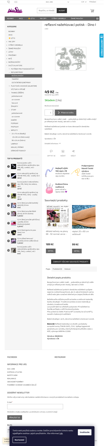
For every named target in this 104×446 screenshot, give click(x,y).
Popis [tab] (48, 269)
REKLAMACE (11, 378)
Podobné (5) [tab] (57, 269)
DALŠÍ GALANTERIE (15, 65)
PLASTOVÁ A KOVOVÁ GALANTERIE (24, 86)
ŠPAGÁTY (14, 106)
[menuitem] (10, 19)
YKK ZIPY (11, 41)
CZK (82, 2)
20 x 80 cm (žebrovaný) (21, 137)
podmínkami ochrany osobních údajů (43, 412)
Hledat (62, 10)
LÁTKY (10, 52)
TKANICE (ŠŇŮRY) (17, 93)
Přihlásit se (14, 417)
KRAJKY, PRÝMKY (17, 147)
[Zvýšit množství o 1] (53, 111)
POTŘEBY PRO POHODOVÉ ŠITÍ (22, 69)
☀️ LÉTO (11, 38)
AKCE (10, 35)
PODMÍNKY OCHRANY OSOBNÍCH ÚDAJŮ (21, 385)
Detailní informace (51, 143)
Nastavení (19, 440)
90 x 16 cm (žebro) (18, 140)
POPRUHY (14, 123)
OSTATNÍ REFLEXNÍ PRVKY (21, 82)
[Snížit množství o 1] (53, 114)
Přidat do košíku (67, 112)
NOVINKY (11, 31)
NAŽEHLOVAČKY (14, 62)
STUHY (13, 110)
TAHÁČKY (15, 79)
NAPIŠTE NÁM (12, 375)
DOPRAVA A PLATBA (14, 372)
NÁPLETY (14, 130)
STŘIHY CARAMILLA (15, 45)
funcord (15, 103)
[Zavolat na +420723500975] (11, 2)
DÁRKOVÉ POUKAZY (18, 150)
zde (61, 433)
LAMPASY (14, 144)
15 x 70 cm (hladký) (19, 133)
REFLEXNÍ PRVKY (17, 72)
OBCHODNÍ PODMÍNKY (15, 382)
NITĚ (10, 58)
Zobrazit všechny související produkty (70, 262)
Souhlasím (85, 432)
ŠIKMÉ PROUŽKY (14, 48)
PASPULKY (15, 127)
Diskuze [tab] (68, 269)
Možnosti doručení (52, 106)
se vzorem (16, 99)
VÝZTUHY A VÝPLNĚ (18, 89)
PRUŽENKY (12, 55)
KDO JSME (49, 2)
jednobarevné (17, 96)
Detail (51, 251)
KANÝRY (14, 120)
